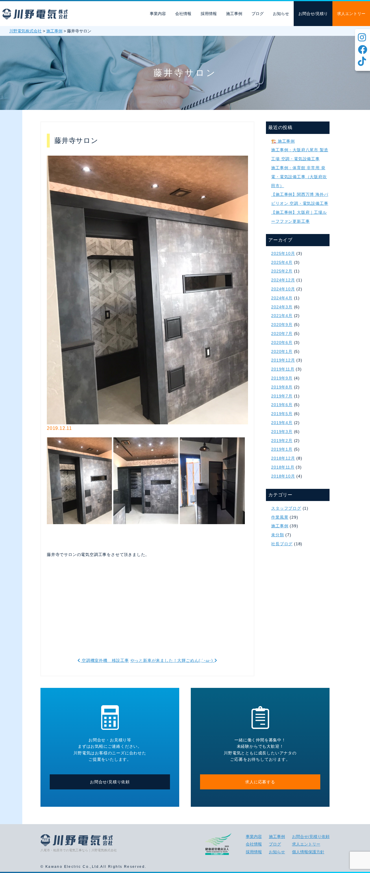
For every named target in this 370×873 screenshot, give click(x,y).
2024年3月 (282, 307)
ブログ (257, 13)
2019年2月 (282, 440)
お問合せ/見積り (313, 13)
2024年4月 (282, 298)
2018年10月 (283, 476)
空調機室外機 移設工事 (104, 660)
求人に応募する (260, 782)
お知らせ (281, 13)
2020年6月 (282, 342)
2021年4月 (282, 315)
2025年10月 (283, 253)
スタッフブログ (286, 508)
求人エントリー (351, 13)
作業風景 (279, 517)
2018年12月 (283, 458)
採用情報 (209, 13)
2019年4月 (282, 422)
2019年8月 (282, 387)
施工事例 (234, 13)
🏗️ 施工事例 (283, 141)
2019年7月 (282, 396)
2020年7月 (282, 333)
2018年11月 (282, 467)
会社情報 (183, 13)
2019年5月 (282, 413)
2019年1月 (282, 449)
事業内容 (158, 13)
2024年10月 (283, 289)
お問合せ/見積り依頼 (110, 782)
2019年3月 (282, 431)
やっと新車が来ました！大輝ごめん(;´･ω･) (172, 660)
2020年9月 (282, 324)
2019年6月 (282, 404)
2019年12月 (283, 360)
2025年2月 (282, 271)
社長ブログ (282, 544)
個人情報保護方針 (308, 852)
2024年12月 (283, 280)
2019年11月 (282, 369)
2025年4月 (282, 262)
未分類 (277, 535)
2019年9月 (282, 378)
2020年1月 (282, 351)
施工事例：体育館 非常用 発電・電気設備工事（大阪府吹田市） (299, 176)
